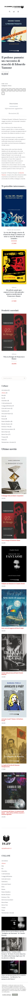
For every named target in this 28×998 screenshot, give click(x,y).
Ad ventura (4, 390)
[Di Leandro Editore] (14, 7)
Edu (2, 395)
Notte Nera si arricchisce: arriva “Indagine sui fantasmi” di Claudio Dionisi (13, 933)
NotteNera (4, 411)
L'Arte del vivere (6, 408)
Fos (2, 398)
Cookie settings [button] (6, 995)
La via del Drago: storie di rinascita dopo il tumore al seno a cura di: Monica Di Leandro (14, 235)
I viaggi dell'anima (6, 406)
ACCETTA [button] (15, 994)
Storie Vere (4, 434)
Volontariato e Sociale (7, 442)
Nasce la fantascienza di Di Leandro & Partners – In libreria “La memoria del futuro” (13, 977)
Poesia (3, 419)
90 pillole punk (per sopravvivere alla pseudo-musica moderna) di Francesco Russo (14, 293)
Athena (9, 86)
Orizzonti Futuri (6, 413)
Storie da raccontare (14, 230)
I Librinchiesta (5, 403)
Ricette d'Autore (5, 424)
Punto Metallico (6, 421)
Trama (3, 437)
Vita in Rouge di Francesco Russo (14, 358)
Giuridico (4, 400)
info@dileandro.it (6, 848)
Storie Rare (4, 432)
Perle (2, 416)
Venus (3, 439)
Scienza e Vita (5, 426)
